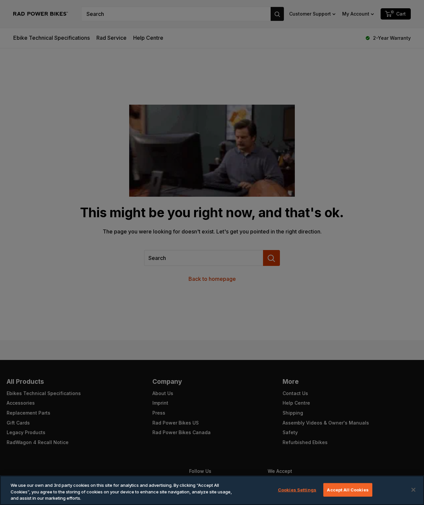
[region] (212, 490)
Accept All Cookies (347, 489)
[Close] (413, 489)
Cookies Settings (297, 489)
